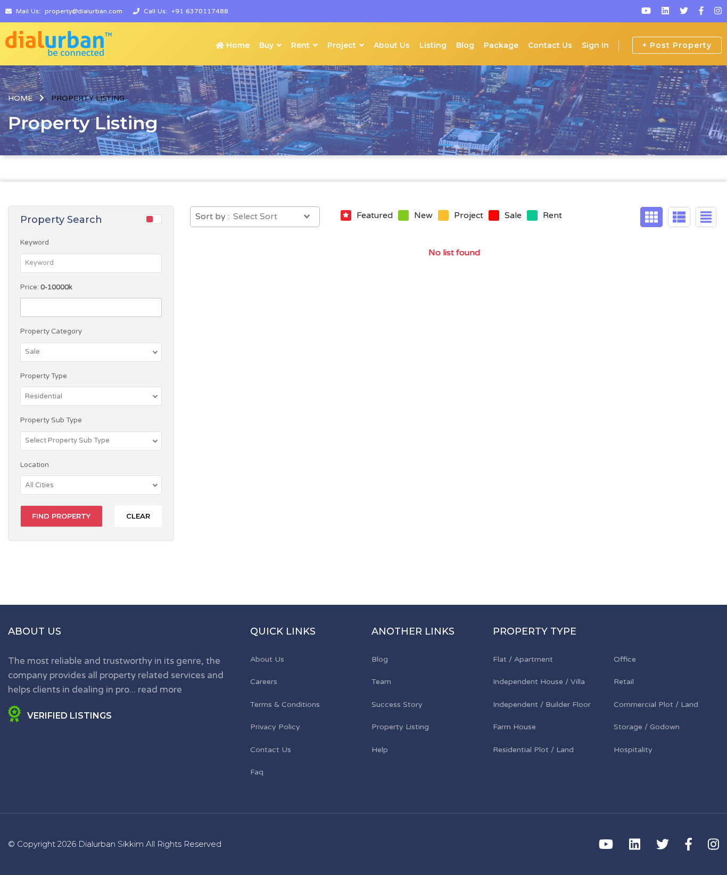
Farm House (514, 726)
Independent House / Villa (539, 681)
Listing (433, 45)
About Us (392, 45)
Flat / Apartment (523, 659)
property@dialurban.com (83, 11)
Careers (263, 681)
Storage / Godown (647, 726)
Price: (46, 287)
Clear (138, 516)
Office (625, 659)
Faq (256, 772)
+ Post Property (677, 45)
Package (501, 45)
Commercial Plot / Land (656, 704)
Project (341, 45)
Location (34, 465)
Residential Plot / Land (533, 749)
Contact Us (550, 45)
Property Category (51, 331)
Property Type (43, 376)
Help (379, 749)
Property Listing (400, 726)
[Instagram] (718, 11)
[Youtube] (646, 11)
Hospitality (633, 749)
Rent (300, 45)
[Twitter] (684, 11)
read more (160, 689)
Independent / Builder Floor (542, 704)
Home (237, 45)
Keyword (34, 242)
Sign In (595, 45)
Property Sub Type (51, 420)
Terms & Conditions (285, 704)
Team (381, 681)
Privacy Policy (275, 726)
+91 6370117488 (199, 11)
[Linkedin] (665, 11)
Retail (624, 681)
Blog (465, 45)
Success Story (397, 704)
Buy (266, 45)
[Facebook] (701, 11)
